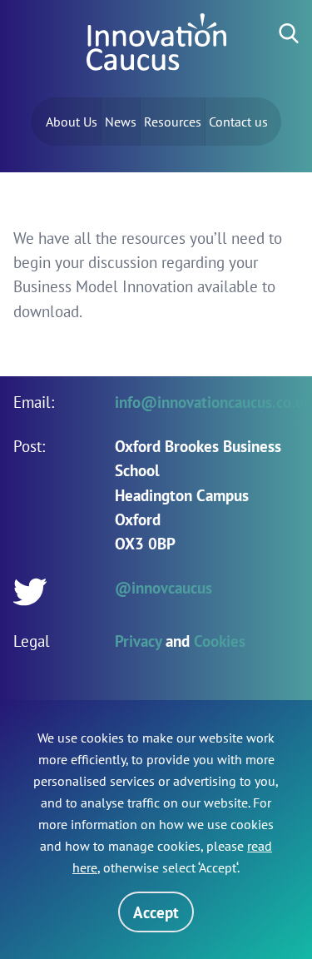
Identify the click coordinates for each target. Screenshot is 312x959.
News (120, 121)
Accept (156, 912)
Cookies (219, 640)
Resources (172, 121)
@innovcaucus (163, 587)
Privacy (138, 640)
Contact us (238, 121)
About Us (71, 121)
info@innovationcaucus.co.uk (213, 401)
